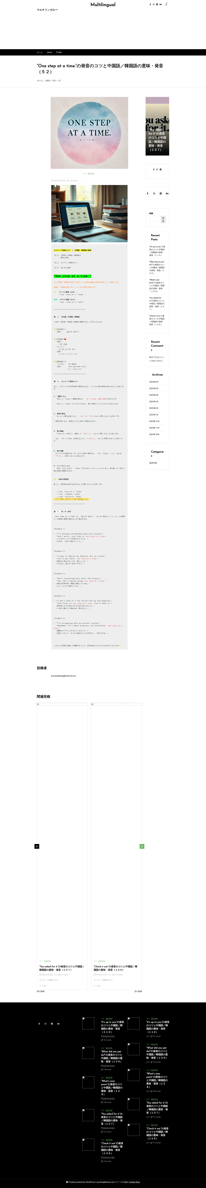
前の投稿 (40, 991)
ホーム (40, 52)
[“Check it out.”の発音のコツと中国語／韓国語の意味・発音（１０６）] (88, 1151)
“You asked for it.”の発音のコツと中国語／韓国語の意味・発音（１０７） (62, 968)
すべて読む (43, 986)
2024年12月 (154, 421)
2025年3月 (153, 401)
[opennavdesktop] (166, 4)
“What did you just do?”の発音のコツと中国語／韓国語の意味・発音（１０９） (157, 267)
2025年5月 (153, 388)
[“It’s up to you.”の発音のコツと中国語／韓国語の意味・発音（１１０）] (88, 1030)
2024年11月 (154, 428)
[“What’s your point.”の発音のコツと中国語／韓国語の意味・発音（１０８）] (88, 1090)
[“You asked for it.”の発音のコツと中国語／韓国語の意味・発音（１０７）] (88, 1122)
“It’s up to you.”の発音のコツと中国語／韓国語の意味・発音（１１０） (157, 250)
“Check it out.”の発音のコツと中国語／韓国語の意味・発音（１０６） (115, 968)
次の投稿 (138, 991)
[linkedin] (157, 4)
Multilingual (103, 5)
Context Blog (134, 1182)
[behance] (161, 4)
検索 (151, 213)
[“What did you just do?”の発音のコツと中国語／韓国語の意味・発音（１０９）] (88, 1059)
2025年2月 (153, 408)
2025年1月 (153, 414)
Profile (59, 52)
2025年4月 (153, 395)
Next (142, 846)
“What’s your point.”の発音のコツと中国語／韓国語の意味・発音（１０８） (157, 285)
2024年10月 (154, 434)
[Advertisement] (103, 31)
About (49, 52)
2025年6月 (153, 382)
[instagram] (153, 4)
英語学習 (91, 174)
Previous (36, 846)
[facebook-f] (150, 4)
